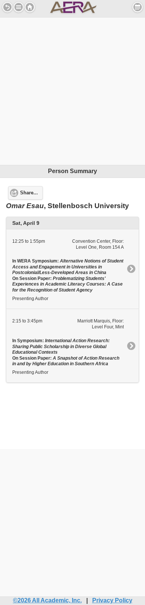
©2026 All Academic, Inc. (47, 600)
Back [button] (7, 7)
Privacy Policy (112, 600)
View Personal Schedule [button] (137, 7)
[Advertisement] (72, 90)
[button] (18, 7)
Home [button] (29, 7)
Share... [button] (29, 192)
